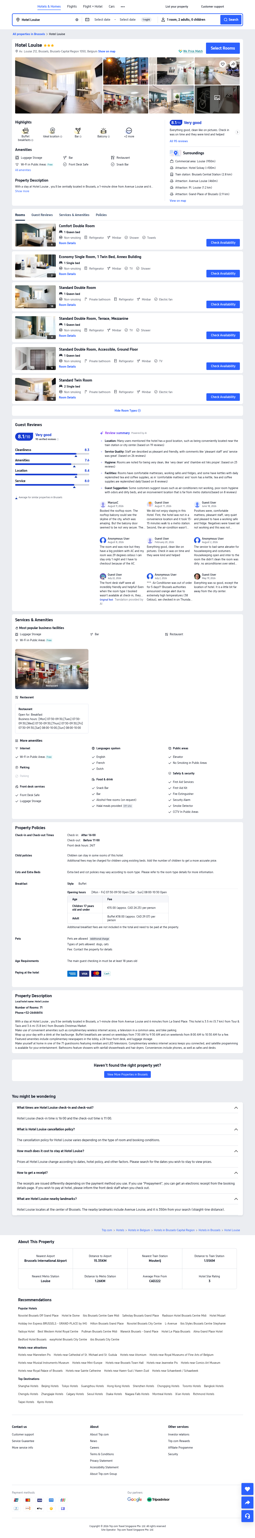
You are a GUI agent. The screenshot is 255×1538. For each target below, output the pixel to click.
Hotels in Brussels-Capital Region (174, 1230)
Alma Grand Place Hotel (208, 1331)
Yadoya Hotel (26, 1331)
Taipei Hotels (26, 1402)
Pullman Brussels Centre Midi (99, 1331)
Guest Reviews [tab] (42, 215)
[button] (123, 7)
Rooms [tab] (20, 215)
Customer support (23, 1434)
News (93, 1441)
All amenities (23, 170)
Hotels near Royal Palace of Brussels (40, 1370)
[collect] (247, 1489)
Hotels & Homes (49, 6)
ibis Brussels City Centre (104, 1339)
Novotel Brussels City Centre (144, 1323)
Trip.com (107, 1230)
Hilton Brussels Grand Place (107, 1323)
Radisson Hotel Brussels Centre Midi (184, 1315)
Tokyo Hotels (70, 1386)
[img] (58, 85)
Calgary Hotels (75, 1394)
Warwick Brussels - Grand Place (139, 1331)
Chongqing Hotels (168, 1386)
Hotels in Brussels (209, 1230)
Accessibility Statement (104, 1467)
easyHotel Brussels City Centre (68, 1339)
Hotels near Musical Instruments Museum (43, 1362)
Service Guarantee (23, 1441)
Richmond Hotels (203, 1394)
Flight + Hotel (92, 6)
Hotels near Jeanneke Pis (162, 1362)
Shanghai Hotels (28, 1386)
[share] (247, 1503)
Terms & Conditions (102, 1454)
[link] (176, 6)
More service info (22, 1447)
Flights (72, 6)
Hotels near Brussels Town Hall (124, 1362)
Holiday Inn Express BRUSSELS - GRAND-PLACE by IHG (52, 1323)
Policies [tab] (101, 215)
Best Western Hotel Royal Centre (58, 1331)
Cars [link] (112, 6)
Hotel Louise (28, 45)
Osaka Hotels (114, 1394)
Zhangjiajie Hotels (52, 1394)
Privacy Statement (101, 1460)
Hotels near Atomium (133, 1354)
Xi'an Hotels (182, 1394)
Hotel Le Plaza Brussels (176, 1331)
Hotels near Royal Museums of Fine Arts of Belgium (182, 1354)
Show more (22, 191)
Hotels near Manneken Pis (34, 1354)
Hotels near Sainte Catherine (83, 1370)
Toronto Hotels (191, 1386)
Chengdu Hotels (28, 1394)
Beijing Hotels (50, 1386)
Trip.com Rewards (179, 1441)
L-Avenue (171, 1323)
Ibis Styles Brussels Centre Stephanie (203, 1323)
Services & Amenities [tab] (74, 215)
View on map (178, 200)
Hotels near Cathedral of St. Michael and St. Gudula (85, 1354)
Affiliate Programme (180, 1447)
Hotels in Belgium (139, 1230)
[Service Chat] (247, 1516)
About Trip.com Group (103, 1473)
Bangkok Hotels (214, 1386)
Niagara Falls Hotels (137, 1394)
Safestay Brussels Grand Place (140, 1315)
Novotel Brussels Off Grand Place (38, 1315)
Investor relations (178, 1434)
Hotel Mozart (218, 1315)
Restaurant (176, 634)
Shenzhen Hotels (143, 1386)
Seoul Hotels (95, 1394)
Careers (94, 1447)
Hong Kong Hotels (118, 1386)
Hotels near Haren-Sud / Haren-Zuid (126, 1370)
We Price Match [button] (193, 51)
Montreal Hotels (162, 1394)
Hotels (120, 1230)
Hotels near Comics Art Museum (200, 1362)
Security (173, 1454)
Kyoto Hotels (45, 1402)
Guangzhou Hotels (92, 1386)
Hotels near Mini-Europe (87, 1362)
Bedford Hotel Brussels (32, 1339)
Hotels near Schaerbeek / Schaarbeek (175, 1370)
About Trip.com (99, 1434)
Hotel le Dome (71, 1315)
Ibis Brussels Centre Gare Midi (101, 1315)
